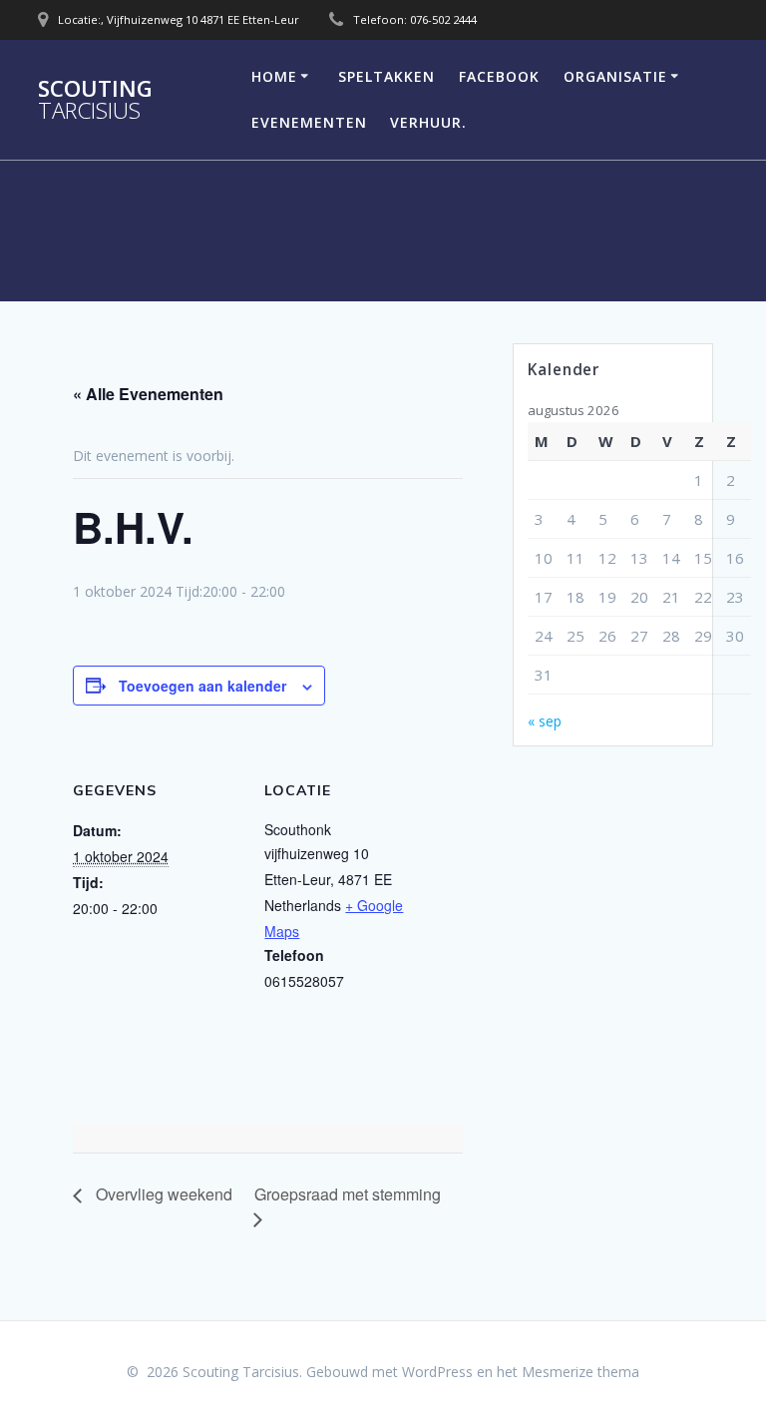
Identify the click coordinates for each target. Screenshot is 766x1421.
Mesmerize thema (580, 1371)
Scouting (95, 100)
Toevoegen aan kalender (202, 686)
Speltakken (386, 76)
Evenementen (309, 122)
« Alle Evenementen (148, 393)
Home (274, 76)
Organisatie (615, 76)
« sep (545, 720)
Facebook (499, 76)
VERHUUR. (428, 122)
